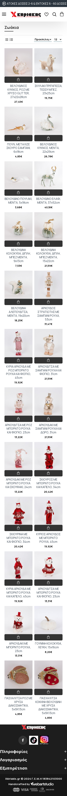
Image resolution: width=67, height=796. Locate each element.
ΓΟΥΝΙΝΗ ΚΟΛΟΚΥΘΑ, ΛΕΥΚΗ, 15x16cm (48, 645)
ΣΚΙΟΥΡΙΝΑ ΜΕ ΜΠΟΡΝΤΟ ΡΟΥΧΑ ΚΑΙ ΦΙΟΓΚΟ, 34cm (18, 537)
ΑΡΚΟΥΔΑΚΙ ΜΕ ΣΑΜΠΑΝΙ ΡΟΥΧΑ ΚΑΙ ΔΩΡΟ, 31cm (48, 428)
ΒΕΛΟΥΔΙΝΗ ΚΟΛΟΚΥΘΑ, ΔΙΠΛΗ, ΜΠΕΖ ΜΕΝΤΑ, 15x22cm (48, 255)
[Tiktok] (33, 740)
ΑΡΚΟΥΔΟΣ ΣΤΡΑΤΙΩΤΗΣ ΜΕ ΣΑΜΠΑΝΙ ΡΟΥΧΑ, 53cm (48, 313)
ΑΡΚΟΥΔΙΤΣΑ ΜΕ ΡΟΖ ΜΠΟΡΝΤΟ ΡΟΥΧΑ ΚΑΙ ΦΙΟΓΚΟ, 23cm (18, 428)
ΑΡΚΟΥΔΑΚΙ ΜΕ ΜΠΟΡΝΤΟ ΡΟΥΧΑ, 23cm (18, 647)
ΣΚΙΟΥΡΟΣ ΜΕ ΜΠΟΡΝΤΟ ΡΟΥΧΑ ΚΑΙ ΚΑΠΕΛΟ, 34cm (48, 483)
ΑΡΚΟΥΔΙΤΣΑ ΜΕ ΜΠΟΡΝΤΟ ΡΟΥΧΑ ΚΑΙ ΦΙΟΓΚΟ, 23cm (48, 592)
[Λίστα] (11, 39)
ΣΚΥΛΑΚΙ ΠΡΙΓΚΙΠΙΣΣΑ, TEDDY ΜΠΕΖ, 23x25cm (48, 89)
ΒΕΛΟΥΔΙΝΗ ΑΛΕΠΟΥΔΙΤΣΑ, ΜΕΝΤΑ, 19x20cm (19, 311)
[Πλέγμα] (6, 39)
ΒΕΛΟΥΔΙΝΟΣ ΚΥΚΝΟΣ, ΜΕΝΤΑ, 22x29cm (48, 148)
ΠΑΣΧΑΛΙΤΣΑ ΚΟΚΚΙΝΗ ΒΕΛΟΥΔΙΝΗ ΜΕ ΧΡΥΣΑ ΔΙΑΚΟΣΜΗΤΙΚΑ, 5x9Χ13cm (48, 705)
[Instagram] (44, 740)
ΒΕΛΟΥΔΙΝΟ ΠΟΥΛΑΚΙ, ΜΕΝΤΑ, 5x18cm (18, 201)
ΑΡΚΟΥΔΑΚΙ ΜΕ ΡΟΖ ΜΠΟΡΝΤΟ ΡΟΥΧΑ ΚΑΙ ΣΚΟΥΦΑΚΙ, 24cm (19, 483)
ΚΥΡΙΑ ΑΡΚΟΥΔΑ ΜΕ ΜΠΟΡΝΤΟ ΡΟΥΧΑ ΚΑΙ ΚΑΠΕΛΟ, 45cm (18, 592)
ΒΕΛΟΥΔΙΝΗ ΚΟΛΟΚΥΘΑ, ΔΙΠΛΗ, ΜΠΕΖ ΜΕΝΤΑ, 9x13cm (18, 255)
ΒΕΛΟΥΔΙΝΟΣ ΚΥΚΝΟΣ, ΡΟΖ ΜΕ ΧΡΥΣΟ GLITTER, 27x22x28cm (18, 91)
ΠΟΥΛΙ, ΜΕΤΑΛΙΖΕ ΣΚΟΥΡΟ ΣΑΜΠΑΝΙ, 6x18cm (18, 148)
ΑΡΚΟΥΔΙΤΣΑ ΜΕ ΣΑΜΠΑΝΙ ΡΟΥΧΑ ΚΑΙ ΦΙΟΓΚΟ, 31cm (48, 370)
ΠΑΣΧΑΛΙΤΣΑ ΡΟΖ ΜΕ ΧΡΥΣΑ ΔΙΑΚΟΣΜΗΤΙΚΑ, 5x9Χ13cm (19, 703)
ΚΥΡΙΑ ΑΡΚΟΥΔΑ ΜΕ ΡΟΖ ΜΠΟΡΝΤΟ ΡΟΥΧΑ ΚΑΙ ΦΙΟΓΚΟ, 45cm (18, 372)
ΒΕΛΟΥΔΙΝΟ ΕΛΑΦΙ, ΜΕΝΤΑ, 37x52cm (48, 201)
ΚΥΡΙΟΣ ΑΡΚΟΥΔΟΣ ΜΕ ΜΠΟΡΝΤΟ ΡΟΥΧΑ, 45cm (48, 537)
